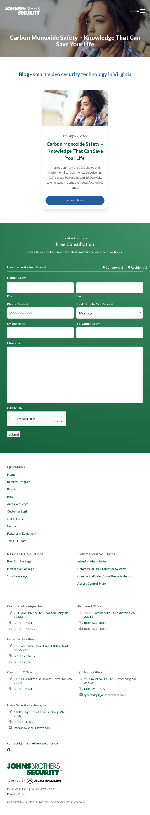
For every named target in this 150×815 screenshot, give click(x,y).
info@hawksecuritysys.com (32, 728)
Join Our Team (16, 540)
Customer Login (17, 511)
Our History (15, 518)
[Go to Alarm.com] (34, 782)
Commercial (111, 267)
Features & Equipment (21, 533)
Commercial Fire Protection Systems (101, 568)
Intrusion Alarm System (92, 561)
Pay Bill (12, 489)
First (10, 296)
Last (79, 296)
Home (11, 474)
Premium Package (19, 561)
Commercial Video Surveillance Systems (104, 576)
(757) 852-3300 (24, 623)
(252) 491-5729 (24, 655)
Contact (12, 526)
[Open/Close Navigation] (142, 11)
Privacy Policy (16, 794)
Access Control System (92, 583)
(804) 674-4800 (94, 623)
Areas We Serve (17, 504)
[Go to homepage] (23, 11)
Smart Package (17, 576)
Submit (14, 434)
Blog (24, 74)
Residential (136, 267)
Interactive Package (20, 568)
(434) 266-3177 (94, 689)
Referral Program (18, 482)
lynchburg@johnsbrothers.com (105, 695)
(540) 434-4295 (24, 722)
